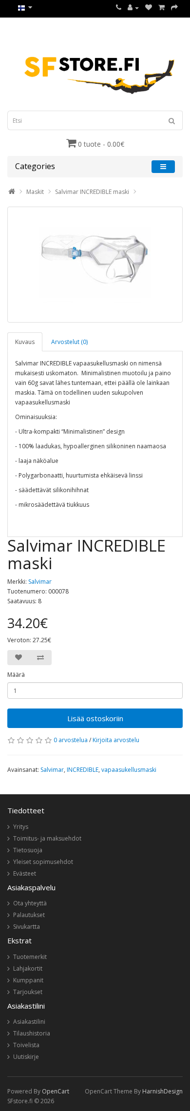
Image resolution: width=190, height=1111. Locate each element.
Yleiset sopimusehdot (43, 862)
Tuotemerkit (30, 957)
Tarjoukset (27, 992)
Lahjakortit (27, 968)
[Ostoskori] (161, 7)
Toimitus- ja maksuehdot (47, 838)
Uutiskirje (26, 1057)
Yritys (20, 827)
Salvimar (40, 581)
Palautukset (29, 915)
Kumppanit (28, 980)
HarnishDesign (162, 1091)
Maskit (35, 192)
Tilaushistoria (31, 1033)
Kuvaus (25, 342)
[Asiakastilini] (133, 7)
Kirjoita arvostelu (116, 740)
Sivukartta (26, 926)
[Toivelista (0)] (148, 7)
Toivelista (26, 1045)
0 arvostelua (71, 740)
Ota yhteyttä (30, 903)
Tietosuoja (27, 850)
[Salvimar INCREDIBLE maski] (95, 265)
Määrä (16, 674)
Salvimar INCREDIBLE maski (92, 192)
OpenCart (55, 1091)
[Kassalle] (174, 7)
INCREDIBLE (82, 770)
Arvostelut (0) (69, 342)
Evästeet (24, 873)
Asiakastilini (29, 1021)
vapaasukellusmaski (128, 770)
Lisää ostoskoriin (95, 718)
